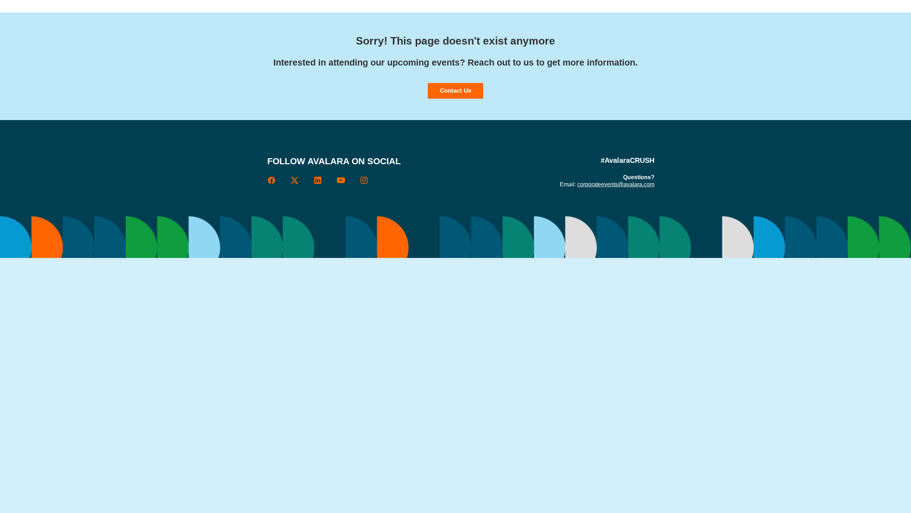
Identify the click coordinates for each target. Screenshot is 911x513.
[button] (278, 182)
